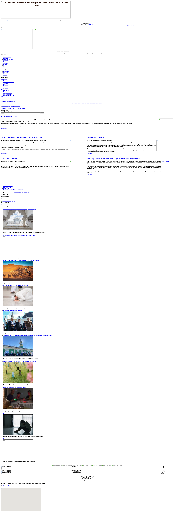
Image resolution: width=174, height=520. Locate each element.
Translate (91, 24)
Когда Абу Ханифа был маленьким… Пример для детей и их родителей (113, 159)
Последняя (26, 192)
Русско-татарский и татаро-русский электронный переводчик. (87, 103)
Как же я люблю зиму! (9, 116)
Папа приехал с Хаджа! (95, 137)
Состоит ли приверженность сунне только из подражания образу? (19, 209)
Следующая (20, 192)
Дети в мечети (6, 188)
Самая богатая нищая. (9, 158)
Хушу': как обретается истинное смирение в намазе (15, 285)
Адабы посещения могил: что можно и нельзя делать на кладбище (19, 361)
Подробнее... (4, 128)
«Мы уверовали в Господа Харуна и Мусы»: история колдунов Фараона (21, 260)
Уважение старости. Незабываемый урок (13, 189)
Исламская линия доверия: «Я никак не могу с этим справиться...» (19, 413)
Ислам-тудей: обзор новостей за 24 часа (12, 310)
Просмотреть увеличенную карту (7, 511)
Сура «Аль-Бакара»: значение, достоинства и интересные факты (19, 235)
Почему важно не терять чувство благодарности (15, 438)
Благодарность (7, 187)
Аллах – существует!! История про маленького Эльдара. (21, 137)
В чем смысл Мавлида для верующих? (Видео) (14, 387)
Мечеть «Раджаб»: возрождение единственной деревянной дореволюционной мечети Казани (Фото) (27, 335)
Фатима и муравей (8, 186)
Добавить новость (130, 25)
